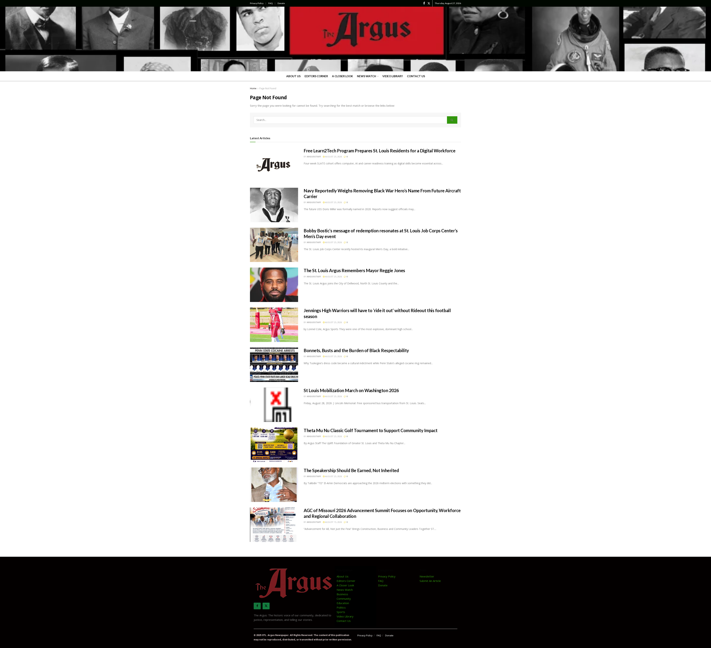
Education (343, 603)
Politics (341, 607)
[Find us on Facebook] (424, 3)
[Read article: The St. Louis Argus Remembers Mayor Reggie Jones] (274, 285)
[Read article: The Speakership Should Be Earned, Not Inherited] (274, 484)
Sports (341, 612)
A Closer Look (342, 76)
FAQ (270, 3)
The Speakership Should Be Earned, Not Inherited (351, 470)
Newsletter (427, 576)
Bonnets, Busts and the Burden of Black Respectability (356, 350)
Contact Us (416, 76)
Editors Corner (316, 76)
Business (342, 594)
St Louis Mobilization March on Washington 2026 (351, 390)
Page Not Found (267, 88)
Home (253, 88)
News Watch (366, 76)
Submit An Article (430, 581)
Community (344, 598)
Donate (281, 3)
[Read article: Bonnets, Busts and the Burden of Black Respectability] (274, 365)
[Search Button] (452, 120)
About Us (293, 76)
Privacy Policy (256, 3)
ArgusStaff (314, 156)
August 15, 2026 (333, 522)
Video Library (392, 76)
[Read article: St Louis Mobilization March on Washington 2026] (274, 405)
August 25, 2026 (333, 156)
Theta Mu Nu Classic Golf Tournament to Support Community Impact (371, 430)
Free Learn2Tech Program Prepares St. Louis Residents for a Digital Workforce (379, 150)
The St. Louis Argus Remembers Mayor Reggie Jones (354, 270)
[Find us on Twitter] (429, 3)
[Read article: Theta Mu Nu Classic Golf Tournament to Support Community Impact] (274, 444)
